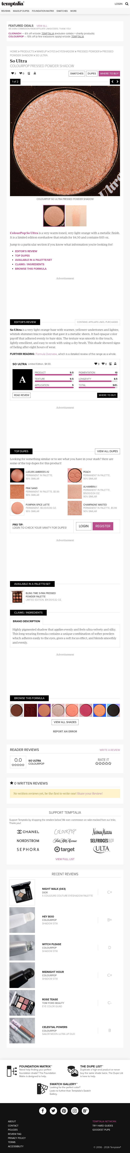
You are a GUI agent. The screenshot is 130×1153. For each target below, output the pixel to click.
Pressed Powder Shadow (52, 66)
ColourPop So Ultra (24, 233)
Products (27, 51)
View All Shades (65, 722)
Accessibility (16, 1146)
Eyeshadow (66, 51)
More (73, 11)
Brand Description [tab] (26, 621)
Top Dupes (22, 255)
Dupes (92, 73)
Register (102, 526)
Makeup (42, 51)
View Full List (65, 859)
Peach (87, 472)
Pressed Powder (88, 51)
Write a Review (110, 750)
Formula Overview (46, 354)
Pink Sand (32, 488)
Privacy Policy (17, 1138)
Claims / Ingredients (29, 264)
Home (14, 51)
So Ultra (18, 61)
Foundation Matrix (43, 11)
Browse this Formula (31, 269)
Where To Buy (107, 395)
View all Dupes (107, 451)
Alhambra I (90, 486)
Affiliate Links (96, 322)
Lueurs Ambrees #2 (37, 472)
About (12, 1121)
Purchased (111, 322)
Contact (13, 1125)
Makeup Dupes (21, 11)
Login (118, 4)
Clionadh (14, 33)
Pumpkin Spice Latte (38, 504)
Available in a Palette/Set (33, 260)
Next (117, 82)
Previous (112, 82)
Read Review (21, 395)
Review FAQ (14, 1134)
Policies (13, 1129)
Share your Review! (90, 793)
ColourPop (16, 36)
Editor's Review (26, 251)
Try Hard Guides (102, 1125)
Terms (11, 1142)
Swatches (62, 11)
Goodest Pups (101, 1129)
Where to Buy (109, 73)
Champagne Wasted (95, 504)
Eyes (52, 51)
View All (42, 25)
